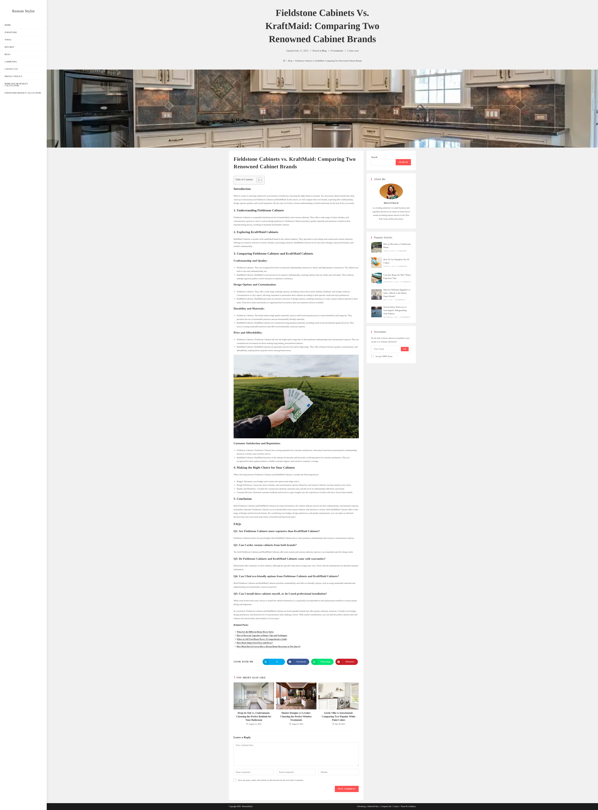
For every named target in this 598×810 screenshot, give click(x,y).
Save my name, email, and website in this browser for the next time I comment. (271, 780)
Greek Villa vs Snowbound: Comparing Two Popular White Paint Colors (338, 716)
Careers (396, 806)
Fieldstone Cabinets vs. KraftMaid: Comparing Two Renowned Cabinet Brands (328, 61)
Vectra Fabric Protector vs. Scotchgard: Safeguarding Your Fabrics (395, 310)
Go (404, 349)
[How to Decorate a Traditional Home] (376, 247)
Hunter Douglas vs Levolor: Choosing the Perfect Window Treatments (296, 716)
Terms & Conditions (408, 806)
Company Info (386, 806)
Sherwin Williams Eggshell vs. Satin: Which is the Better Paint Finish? (397, 293)
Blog (324, 50)
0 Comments (337, 50)
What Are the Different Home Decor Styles (255, 632)
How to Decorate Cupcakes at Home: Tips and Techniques (262, 635)
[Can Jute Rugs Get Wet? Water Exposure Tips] (376, 278)
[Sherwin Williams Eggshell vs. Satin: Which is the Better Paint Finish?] (376, 294)
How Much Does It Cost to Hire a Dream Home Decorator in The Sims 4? (269, 646)
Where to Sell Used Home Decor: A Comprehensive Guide (262, 639)
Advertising (361, 806)
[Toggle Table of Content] (257, 180)
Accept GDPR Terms (383, 356)
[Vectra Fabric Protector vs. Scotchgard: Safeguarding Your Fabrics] (376, 312)
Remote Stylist (23, 11)
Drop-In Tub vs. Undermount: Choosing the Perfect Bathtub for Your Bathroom (253, 716)
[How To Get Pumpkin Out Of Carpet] (376, 262)
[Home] (284, 61)
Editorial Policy (373, 806)
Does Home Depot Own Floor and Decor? (255, 643)
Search (374, 157)
